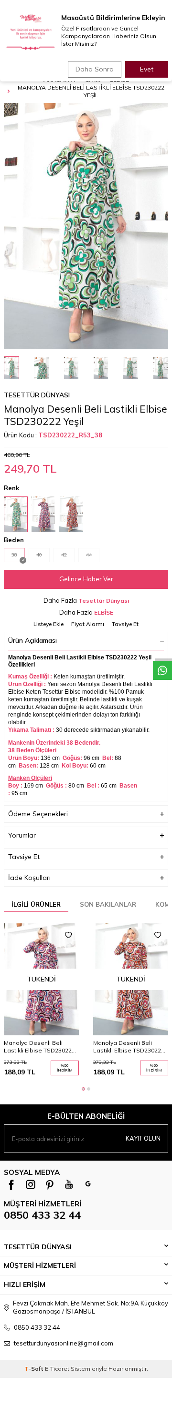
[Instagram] (30, 1184)
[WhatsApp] (88, 1184)
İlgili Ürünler (36, 904)
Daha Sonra (94, 69)
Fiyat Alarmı (87, 623)
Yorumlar (22, 835)
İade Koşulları (29, 877)
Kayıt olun (143, 1138)
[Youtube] (68, 1184)
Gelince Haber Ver (86, 579)
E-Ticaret (57, 1368)
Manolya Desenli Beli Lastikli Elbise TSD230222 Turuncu (128, 1046)
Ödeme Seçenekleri (38, 813)
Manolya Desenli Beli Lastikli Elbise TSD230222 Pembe (39, 1046)
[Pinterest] (49, 1184)
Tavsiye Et (125, 623)
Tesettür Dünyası (37, 395)
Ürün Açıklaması (32, 640)
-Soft (34, 1368)
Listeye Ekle (48, 623)
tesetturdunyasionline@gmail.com (63, 1343)
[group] (86, 226)
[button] (83, 1089)
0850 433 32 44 (42, 1215)
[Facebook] (11, 1184)
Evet (146, 69)
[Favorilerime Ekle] (68, 935)
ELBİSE (103, 612)
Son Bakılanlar (108, 904)
